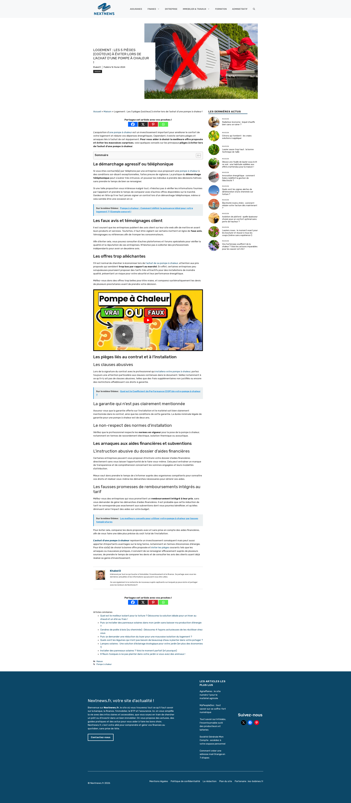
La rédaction (209, 781)
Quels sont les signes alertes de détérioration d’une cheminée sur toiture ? (237, 191)
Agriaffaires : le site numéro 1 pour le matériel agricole (210, 695)
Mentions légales (158, 781)
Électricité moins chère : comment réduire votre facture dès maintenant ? (239, 205)
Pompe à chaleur (104, 664)
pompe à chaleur (189, 171)
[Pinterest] (153, 124)
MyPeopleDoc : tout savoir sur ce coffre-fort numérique (213, 709)
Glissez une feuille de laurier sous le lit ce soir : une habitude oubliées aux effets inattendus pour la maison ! (239, 164)
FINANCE (152, 9)
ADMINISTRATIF (239, 9)
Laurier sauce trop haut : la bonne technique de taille (238, 150)
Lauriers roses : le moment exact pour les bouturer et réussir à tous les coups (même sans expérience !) (240, 233)
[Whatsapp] (163, 124)
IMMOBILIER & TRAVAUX (194, 9)
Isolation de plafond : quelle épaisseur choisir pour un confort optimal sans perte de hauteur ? (239, 219)
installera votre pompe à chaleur (172, 371)
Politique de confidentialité (185, 781)
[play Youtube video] (148, 320)
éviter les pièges (160, 547)
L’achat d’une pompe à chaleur (111, 540)
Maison (98, 71)
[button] (254, 9)
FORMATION (221, 9)
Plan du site (225, 781)
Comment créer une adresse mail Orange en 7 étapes (212, 754)
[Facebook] (133, 124)
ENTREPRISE (171, 9)
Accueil (97, 111)
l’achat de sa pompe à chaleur (162, 263)
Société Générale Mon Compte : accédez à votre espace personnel (212, 740)
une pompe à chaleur (120, 132)
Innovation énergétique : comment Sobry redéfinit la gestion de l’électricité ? (238, 178)
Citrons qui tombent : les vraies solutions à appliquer (237, 136)
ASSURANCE (136, 9)
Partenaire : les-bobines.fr (249, 781)
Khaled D (97, 67)
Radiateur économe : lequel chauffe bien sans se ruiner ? (238, 123)
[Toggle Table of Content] (197, 155)
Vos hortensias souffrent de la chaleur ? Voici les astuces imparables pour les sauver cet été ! (239, 246)
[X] (143, 124)
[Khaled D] (100, 579)
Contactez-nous (100, 737)
